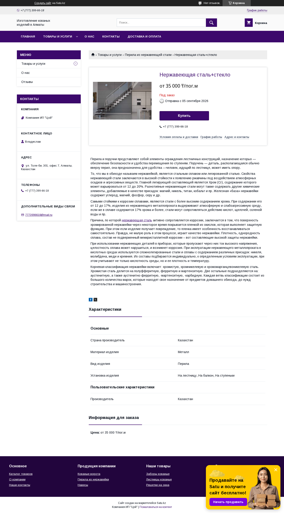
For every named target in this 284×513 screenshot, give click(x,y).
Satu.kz (161, 503)
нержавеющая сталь (137, 220)
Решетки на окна (157, 485)
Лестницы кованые (159, 479)
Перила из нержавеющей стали (148, 55)
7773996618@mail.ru (38, 214)
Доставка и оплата (144, 36)
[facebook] (91, 300)
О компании (17, 479)
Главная (28, 36)
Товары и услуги (57, 36)
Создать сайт (42, 3)
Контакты (111, 36)
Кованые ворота (89, 474)
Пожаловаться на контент (156, 507)
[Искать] (211, 22)
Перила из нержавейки (93, 479)
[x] (95, 300)
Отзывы (27, 82)
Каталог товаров (21, 474)
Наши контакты (19, 485)
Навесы (83, 485)
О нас (89, 36)
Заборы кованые (158, 474)
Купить (184, 116)
